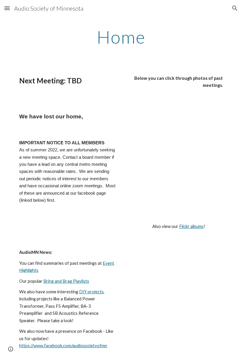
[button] (7, 8)
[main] (121, 37)
